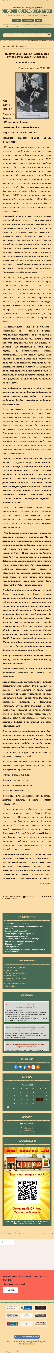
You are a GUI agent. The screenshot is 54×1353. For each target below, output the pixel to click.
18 (33, 1099)
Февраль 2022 (27, 1085)
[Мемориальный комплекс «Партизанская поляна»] (26, 1324)
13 (46, 1096)
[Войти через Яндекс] (29, 1067)
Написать (10, 1290)
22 (14, 1103)
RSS (45, 15)
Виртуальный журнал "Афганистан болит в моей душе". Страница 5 (27, 55)
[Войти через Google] (33, 1067)
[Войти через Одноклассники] (38, 1067)
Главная (16, 20)
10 (27, 1096)
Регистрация (28, 20)
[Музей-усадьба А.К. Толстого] (40, 1308)
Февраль (19, 46)
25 (33, 1103)
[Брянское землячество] (12, 1324)
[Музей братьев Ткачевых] (26, 1316)
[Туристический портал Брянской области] (26, 1308)
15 (14, 1099)
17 (27, 1099)
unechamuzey (16, 897)
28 (8, 1107)
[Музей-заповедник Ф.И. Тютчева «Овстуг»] (12, 1316)
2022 (12, 46)
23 (21, 1103)
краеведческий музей (27, 11)
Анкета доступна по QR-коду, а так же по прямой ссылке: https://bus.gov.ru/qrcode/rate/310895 (27, 1222)
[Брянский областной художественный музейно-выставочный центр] (40, 1316)
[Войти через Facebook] (25, 1067)
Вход (38, 20)
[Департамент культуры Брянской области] (12, 1308)
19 (40, 1099)
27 (46, 1103)
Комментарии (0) (11, 898)
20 (46, 1099)
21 (8, 1103)
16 (21, 1099)
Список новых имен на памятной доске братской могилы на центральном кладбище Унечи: (26, 1006)
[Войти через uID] (16, 1067)
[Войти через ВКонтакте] (20, 1067)
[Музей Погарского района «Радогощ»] (40, 1324)
